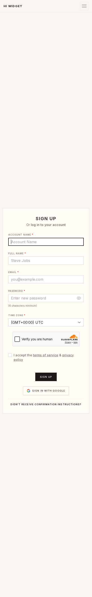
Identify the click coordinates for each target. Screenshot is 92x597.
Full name (16, 253)
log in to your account (48, 225)
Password (15, 291)
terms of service (45, 355)
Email (12, 272)
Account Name (19, 234)
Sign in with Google (48, 390)
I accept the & (44, 357)
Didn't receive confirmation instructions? (45, 404)
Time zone (15, 315)
